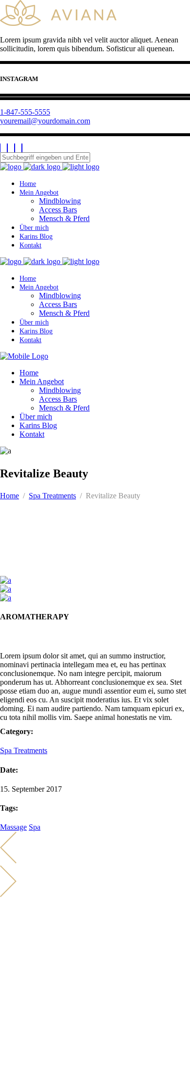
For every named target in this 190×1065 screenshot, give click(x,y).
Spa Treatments (52, 496)
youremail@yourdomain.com (45, 121)
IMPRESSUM (22, 1030)
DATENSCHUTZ (28, 1039)
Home (9, 496)
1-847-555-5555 (25, 112)
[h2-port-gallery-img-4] (5, 598)
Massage (13, 827)
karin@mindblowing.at (44, 952)
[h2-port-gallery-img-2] (5, 589)
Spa (34, 827)
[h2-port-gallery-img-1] (5, 580)
